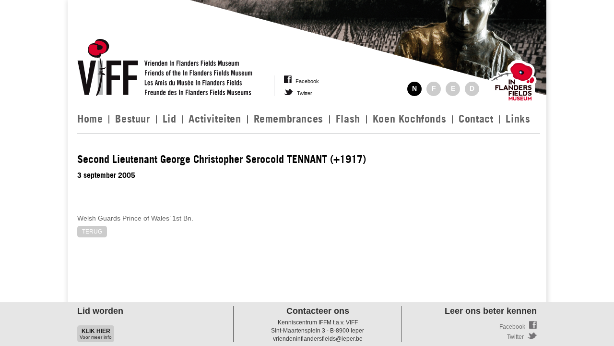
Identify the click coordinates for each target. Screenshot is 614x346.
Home (90, 118)
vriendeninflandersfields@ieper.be (318, 338)
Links (518, 118)
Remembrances (288, 118)
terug (92, 231)
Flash (348, 118)
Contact (476, 118)
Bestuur (132, 118)
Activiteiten (215, 118)
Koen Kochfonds (409, 118)
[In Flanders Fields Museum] (513, 82)
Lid (170, 118)
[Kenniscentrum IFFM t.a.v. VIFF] (164, 65)
